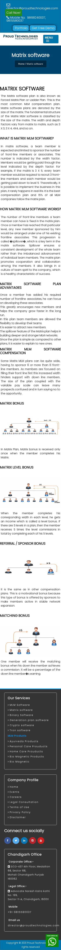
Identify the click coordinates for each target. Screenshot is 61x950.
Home (21, 63)
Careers (16, 797)
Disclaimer (18, 817)
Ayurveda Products (24, 741)
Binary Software (21, 715)
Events (14, 792)
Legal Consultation (24, 802)
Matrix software (21, 710)
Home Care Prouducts (26, 751)
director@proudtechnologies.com (32, 6)
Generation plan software (29, 720)
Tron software (20, 730)
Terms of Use (19, 807)
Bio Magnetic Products (27, 756)
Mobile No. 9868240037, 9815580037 (26, 19)
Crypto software (22, 725)
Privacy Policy (20, 812)
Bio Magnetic (19, 761)
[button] (50, 39)
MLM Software (20, 705)
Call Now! (13, 12)
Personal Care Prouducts (29, 746)
